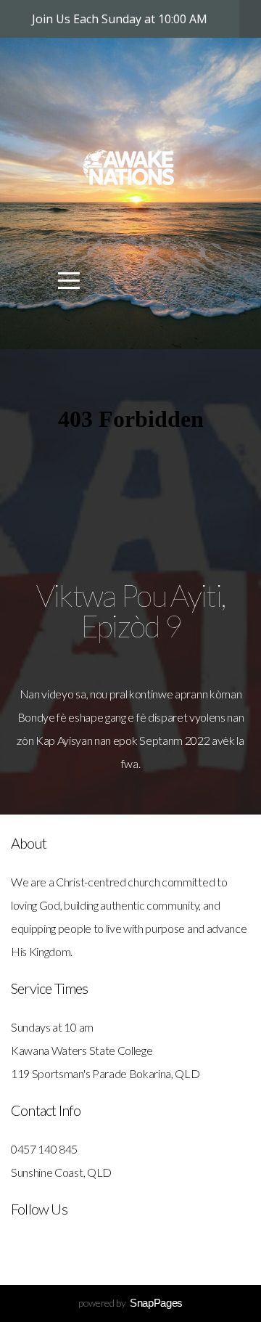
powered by (130, 1303)
